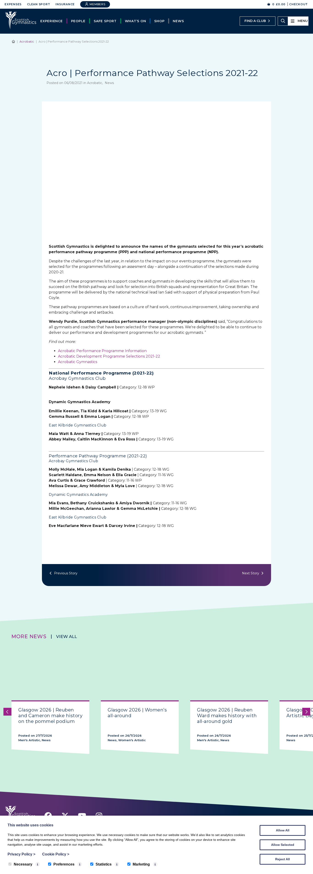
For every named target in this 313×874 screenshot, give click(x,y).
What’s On (135, 21)
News (178, 21)
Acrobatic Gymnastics (77, 362)
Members (97, 4)
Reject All (282, 859)
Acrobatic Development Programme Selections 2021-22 (109, 356)
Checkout (298, 4)
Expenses (13, 4)
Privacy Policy (21, 854)
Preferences (63, 864)
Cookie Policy (55, 854)
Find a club (255, 21)
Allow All (282, 830)
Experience (51, 21)
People (78, 21)
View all (66, 637)
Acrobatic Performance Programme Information (102, 351)
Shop (159, 21)
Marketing (141, 864)
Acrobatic (26, 41)
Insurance (65, 4)
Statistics (104, 864)
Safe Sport (105, 21)
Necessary (23, 864)
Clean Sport (38, 4)
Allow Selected (282, 845)
